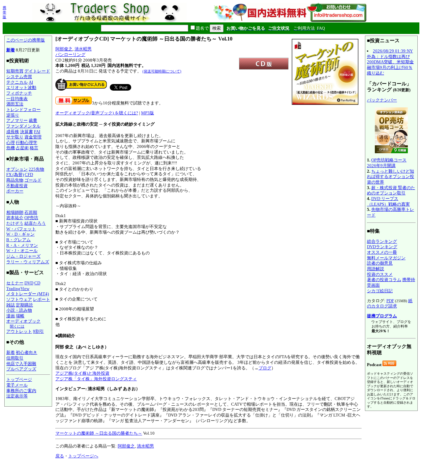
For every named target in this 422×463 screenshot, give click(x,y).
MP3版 (147, 112)
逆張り (12, 115)
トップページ (19, 379)
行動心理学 (26, 142)
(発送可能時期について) (161, 71)
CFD (29, 174)
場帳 (20, 315)
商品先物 (14, 180)
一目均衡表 (17, 98)
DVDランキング (382, 246)
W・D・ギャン (20, 234)
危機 (10, 147)
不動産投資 (17, 185)
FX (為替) (15, 174)
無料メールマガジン (386, 257)
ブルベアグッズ (21, 368)
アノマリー (17, 120)
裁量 (33, 120)
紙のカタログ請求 (389, 303)
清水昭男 (83, 48)
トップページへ (83, 455)
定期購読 (24, 305)
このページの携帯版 (25, 40)
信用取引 (14, 358)
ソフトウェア (19, 299)
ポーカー (14, 190)
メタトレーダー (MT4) (27, 293)
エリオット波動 (21, 87)
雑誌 (10, 305)
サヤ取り (14, 136)
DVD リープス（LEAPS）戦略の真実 (388, 201)
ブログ (264, 367)
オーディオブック (23, 321)
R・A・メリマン (22, 245)
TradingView (17, 288)
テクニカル (17, 82)
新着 (10, 49)
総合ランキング (382, 241)
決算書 (26, 131)
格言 (34, 147)
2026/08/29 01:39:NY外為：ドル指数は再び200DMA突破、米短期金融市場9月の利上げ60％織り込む (390, 61)
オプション (17, 169)
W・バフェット (21, 228)
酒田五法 (14, 103)
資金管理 (33, 136)
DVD (28, 282)
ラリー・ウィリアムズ (27, 261)
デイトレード (37, 71)
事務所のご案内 (21, 390)
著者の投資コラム (384, 279)
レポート (41, 299)
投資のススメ (380, 274)
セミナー (14, 282)
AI (31, 82)
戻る (59, 455)
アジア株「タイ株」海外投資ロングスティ (96, 378)
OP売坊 (31, 217)
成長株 (12, 131)
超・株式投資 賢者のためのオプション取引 (391, 190)
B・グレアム (18, 239)
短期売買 (14, 71)
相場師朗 (14, 212)
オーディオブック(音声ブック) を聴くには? (96, 112)
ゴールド (33, 180)
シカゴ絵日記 (380, 290)
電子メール (17, 385)
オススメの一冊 (382, 252)
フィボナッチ (19, 93)
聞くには (17, 326)
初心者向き (26, 352)
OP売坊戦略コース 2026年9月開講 (387, 163)
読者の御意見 (380, 263)
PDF (390, 300)
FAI (37, 131)
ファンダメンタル (23, 126)
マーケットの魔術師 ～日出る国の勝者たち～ (98, 433)
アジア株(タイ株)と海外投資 (82, 373)
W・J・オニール (22, 250)
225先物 (36, 169)
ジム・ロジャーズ (23, 256)
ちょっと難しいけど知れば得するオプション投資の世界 (390, 177)
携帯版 (4, 12)
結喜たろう (35, 223)
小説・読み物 (19, 310)
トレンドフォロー (23, 109)
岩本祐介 (14, 217)
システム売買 (19, 76)
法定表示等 (17, 395)
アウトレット (19, 331)
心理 (10, 142)
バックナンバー (382, 100)
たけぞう (14, 223)
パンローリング (70, 54)
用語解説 (375, 268)
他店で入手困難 (21, 363)
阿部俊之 (64, 48)
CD (37, 282)
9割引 (38, 331)
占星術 (22, 147)
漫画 (10, 315)
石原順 (30, 212)
